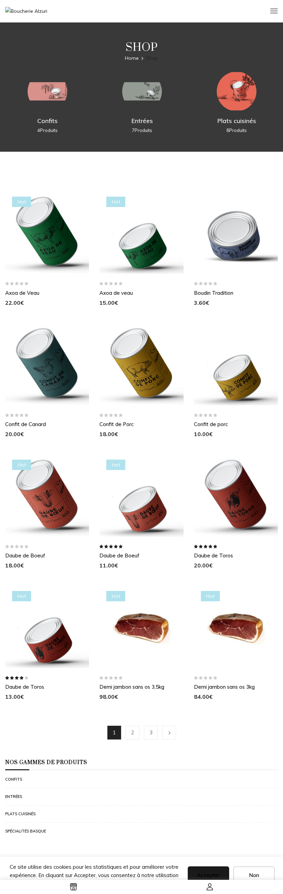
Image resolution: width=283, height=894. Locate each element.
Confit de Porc (116, 424)
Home (132, 58)
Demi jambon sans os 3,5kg (131, 687)
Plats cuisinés (236, 121)
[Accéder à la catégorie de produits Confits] (47, 91)
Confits (47, 121)
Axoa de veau (116, 293)
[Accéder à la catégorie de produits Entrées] (142, 91)
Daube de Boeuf (25, 555)
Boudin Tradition (213, 293)
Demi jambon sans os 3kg (224, 687)
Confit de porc (211, 424)
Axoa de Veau (22, 293)
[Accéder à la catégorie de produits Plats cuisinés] (236, 91)
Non (254, 875)
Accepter (208, 875)
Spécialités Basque (25, 831)
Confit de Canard (25, 424)
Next (169, 733)
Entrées (142, 121)
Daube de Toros (213, 555)
